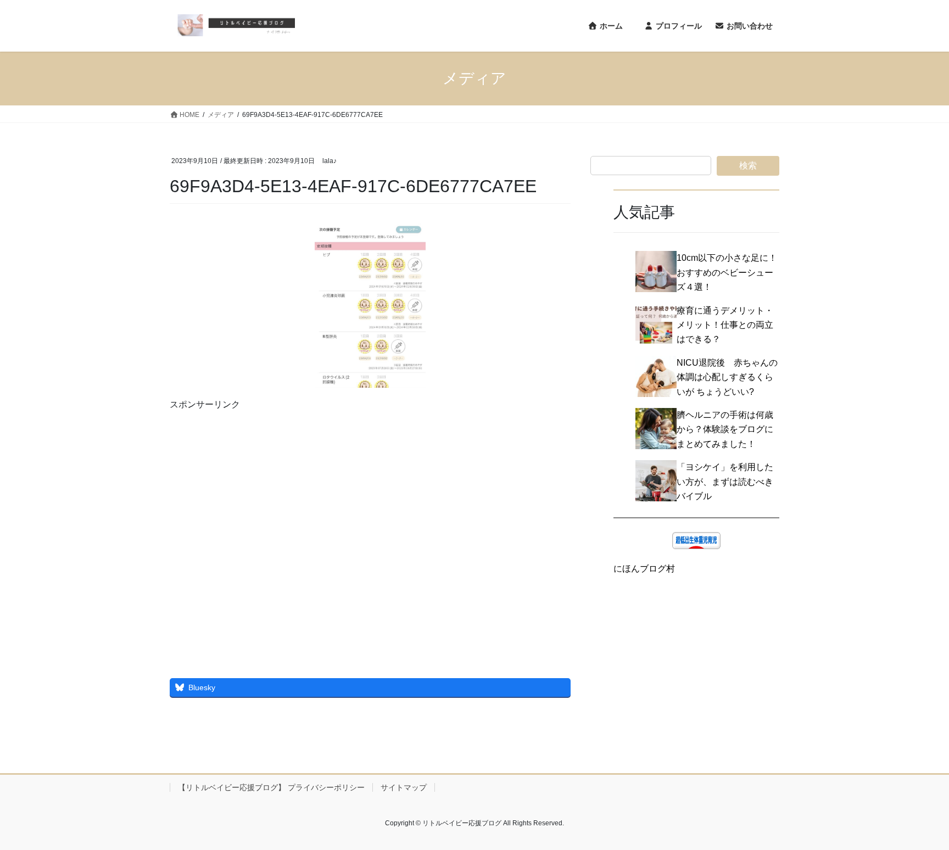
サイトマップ (404, 787)
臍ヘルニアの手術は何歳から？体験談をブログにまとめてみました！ (725, 429)
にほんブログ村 (644, 568)
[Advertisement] (370, 531)
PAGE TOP (917, 815)
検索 (748, 165)
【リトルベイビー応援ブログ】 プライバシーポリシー (271, 787)
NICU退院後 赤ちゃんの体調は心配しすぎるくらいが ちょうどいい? (727, 377)
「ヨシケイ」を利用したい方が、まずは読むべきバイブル (725, 481)
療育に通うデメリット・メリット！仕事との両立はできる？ (725, 325)
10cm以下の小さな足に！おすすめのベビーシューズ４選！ (727, 272)
